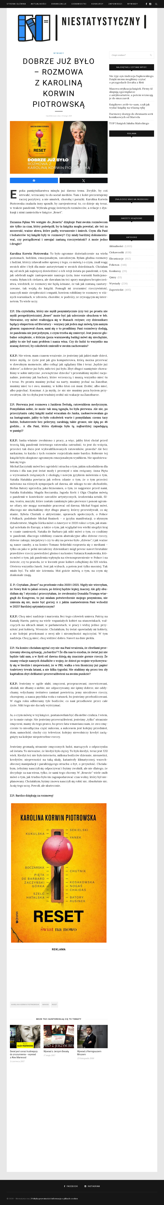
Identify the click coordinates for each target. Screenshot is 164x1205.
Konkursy (97, 4)
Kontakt (12, 12)
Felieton (114, 264)
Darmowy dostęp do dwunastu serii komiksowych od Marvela (131, 115)
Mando (45, 1004)
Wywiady (132, 4)
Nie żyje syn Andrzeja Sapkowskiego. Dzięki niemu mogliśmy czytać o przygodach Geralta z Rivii (131, 79)
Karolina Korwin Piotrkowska (25, 1004)
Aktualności (38, 4)
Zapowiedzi (115, 4)
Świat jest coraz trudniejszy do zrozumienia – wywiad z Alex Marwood (24, 1054)
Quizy (112, 277)
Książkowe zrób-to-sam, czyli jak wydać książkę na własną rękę (129, 106)
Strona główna (16, 4)
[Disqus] (59, 1115)
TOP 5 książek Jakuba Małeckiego (129, 123)
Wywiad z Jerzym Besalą (56, 1051)
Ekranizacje (58, 4)
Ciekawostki (78, 4)
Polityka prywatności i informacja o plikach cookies (54, 1198)
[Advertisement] (59, 975)
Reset (54, 1004)
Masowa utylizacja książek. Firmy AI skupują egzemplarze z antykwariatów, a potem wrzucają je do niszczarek (131, 93)
